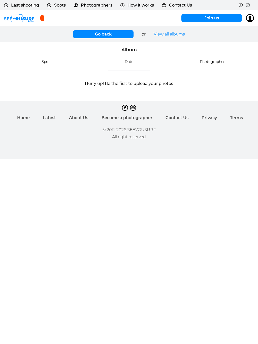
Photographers (96, 5)
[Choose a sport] (42, 18)
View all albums (169, 34)
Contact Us (180, 5)
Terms (236, 117)
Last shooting (25, 5)
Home (23, 117)
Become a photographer (127, 117)
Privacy (209, 117)
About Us (78, 117)
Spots (60, 5)
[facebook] (241, 5)
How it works (140, 5)
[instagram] (248, 5)
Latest (49, 117)
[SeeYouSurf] (19, 18)
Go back (103, 34)
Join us (212, 18)
